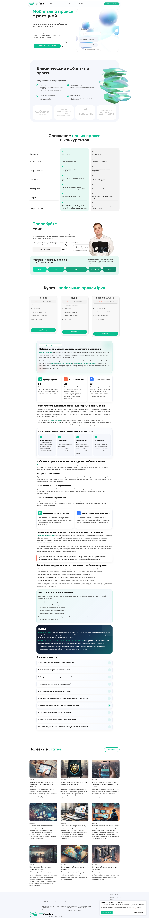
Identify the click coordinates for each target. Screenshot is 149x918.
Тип (109, 269)
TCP (56, 269)
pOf (39, 269)
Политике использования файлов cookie (131, 908)
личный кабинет (46, 249)
